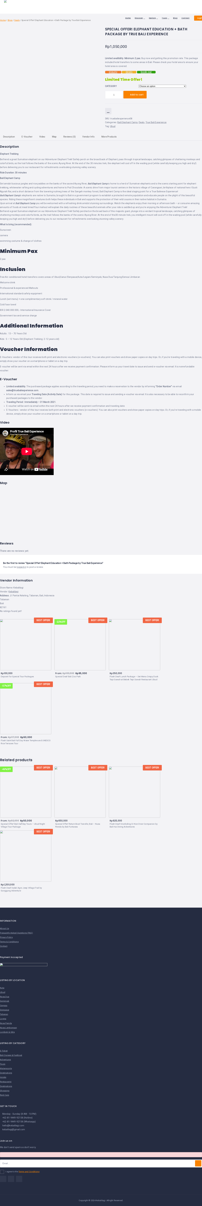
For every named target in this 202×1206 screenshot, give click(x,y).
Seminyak (4, 1001)
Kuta (2, 988)
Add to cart (136, 94)
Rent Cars (4, 1095)
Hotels (3, 1077)
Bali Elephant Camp (127, 122)
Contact (185, 18)
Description (9, 136)
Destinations (6, 1073)
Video (42, 136)
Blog (175, 18)
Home (128, 18)
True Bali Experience (156, 122)
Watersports (6, 1068)
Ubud (112, 126)
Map (54, 136)
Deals (141, 122)
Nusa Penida (6, 1023)
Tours (164, 18)
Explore (152, 18)
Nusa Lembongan (8, 1027)
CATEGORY (111, 86)
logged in (21, 567)
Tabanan (4, 1014)
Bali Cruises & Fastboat (11, 1055)
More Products (109, 136)
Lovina (3, 1019)
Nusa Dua (4, 996)
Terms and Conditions (29, 1171)
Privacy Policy (6, 937)
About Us (4, 928)
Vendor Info (88, 136)
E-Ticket (4, 1051)
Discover (139, 18)
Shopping (4, 1090)
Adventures (5, 1059)
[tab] (27, 137)
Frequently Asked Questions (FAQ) (16, 933)
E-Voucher (27, 136)
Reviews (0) (69, 136)
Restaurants (5, 1082)
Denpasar (4, 1010)
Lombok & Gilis (7, 1032)
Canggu (3, 1005)
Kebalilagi (13, 591)
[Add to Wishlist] (108, 111)
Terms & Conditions (9, 942)
